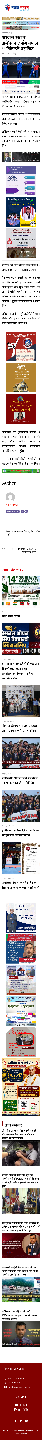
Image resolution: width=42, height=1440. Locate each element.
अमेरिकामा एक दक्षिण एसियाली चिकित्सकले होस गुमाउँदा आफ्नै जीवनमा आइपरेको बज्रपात (20, 1315)
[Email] (26, 511)
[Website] (22, 511)
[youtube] (26, 1420)
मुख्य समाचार (10, 659)
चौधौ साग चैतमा (11, 616)
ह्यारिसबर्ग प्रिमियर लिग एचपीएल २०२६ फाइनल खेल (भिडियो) (20, 780)
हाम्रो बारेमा (21, 1397)
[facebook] (15, 1420)
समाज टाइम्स (5, 53)
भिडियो (9, 773)
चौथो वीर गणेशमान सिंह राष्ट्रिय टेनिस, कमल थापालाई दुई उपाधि (19, 550)
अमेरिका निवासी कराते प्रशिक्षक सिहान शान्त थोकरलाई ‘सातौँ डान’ (20, 885)
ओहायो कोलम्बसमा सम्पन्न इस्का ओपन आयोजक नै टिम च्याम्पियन (20, 728)
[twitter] (21, 1420)
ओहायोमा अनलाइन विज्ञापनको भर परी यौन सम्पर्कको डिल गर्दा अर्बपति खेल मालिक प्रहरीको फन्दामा (19, 1134)
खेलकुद (15, 53)
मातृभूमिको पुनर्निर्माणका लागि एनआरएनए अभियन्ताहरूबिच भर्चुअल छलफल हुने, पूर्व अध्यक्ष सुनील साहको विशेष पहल (21, 1227)
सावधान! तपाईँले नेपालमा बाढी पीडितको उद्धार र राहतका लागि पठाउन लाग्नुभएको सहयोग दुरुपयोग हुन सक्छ (20, 1271)
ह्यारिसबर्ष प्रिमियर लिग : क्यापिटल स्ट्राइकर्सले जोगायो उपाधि (21, 833)
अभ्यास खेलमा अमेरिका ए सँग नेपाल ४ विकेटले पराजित (20, 43)
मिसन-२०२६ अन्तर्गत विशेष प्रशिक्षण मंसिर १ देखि (23, 533)
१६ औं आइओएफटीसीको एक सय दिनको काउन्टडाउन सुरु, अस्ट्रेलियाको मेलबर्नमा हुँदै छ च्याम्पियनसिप (20, 671)
